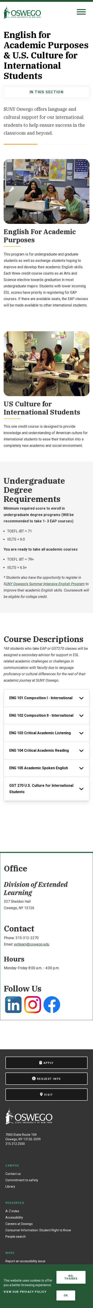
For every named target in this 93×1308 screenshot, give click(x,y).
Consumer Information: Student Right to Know (38, 1230)
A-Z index (12, 1211)
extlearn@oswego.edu (31, 944)
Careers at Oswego (19, 1224)
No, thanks (70, 1277)
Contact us (13, 1174)
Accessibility (14, 1217)
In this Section (47, 92)
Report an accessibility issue (25, 1261)
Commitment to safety (21, 1180)
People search (15, 1236)
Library (10, 1186)
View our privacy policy (25, 1291)
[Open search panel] (81, 12)
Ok (66, 1295)
